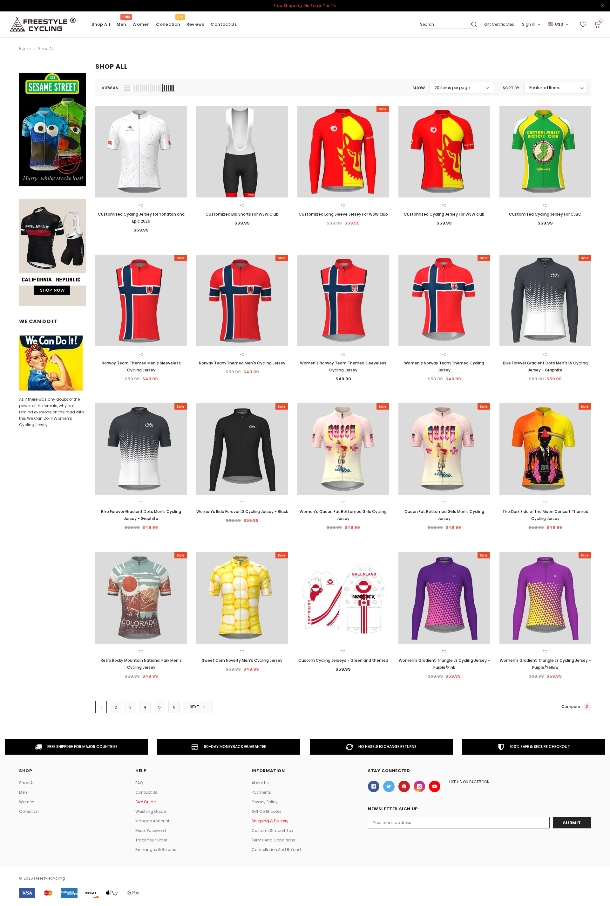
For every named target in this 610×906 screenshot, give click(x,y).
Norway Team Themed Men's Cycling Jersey (242, 363)
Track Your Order (151, 840)
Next (195, 706)
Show (418, 88)
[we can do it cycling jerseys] (51, 362)
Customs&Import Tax (272, 830)
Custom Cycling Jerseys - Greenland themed (343, 660)
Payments (261, 792)
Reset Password (150, 830)
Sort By (511, 88)
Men (121, 24)
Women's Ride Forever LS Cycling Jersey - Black (242, 511)
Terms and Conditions (273, 840)
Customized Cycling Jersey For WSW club (444, 214)
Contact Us (146, 792)
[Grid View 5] (168, 88)
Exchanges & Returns (155, 849)
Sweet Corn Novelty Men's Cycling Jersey (242, 660)
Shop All (27, 782)
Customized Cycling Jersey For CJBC (545, 214)
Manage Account (152, 821)
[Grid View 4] (155, 88)
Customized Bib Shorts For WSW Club (242, 214)
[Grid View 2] (136, 88)
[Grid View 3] (144, 88)
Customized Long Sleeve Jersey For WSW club (343, 214)
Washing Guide (150, 811)
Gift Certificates (499, 24)
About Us (260, 782)
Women (141, 24)
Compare (574, 707)
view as (110, 88)
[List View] (127, 88)
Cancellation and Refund (276, 849)
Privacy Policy (265, 802)
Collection (168, 24)
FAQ (139, 782)
